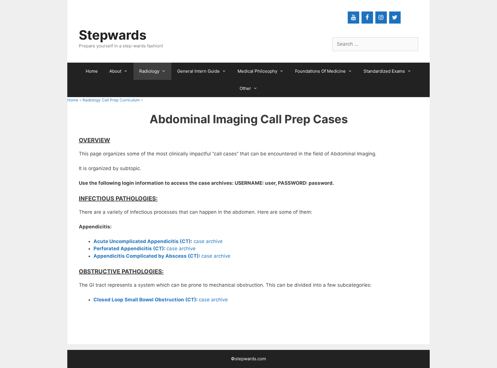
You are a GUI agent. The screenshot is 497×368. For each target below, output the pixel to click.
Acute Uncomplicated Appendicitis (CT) (142, 241)
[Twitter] (395, 17)
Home (92, 71)
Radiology (149, 71)
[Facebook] (367, 17)
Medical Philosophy (257, 71)
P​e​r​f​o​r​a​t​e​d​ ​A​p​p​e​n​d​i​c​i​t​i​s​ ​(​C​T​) (128, 248)
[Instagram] (381, 17)
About (115, 71)
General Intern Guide (198, 71)
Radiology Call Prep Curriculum (111, 100)
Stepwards (112, 35)
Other (245, 88)
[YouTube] (353, 17)
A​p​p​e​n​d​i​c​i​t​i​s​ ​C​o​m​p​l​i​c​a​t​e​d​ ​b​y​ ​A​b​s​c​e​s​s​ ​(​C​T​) (146, 256)
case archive (209, 241)
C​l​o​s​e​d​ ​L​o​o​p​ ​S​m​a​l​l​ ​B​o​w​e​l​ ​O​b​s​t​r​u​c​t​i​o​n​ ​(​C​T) (144, 300)
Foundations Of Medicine (320, 71)
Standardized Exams (384, 71)
